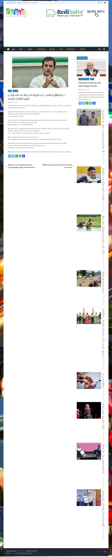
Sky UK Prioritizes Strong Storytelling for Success (103, 459)
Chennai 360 (41, 49)
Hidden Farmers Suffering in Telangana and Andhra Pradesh (31, 3)
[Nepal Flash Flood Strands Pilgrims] (89, 288)
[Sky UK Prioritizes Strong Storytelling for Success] (89, 465)
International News (84, 79)
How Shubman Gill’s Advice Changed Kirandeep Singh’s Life (103, 131)
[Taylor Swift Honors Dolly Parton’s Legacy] (89, 422)
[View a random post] (104, 49)
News (21, 49)
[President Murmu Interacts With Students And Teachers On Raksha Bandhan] (89, 339)
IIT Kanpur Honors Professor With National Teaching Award (103, 508)
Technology (70, 49)
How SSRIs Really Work (103, 380)
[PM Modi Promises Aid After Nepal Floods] (91, 68)
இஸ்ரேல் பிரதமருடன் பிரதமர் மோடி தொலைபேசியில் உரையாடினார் (57, 166)
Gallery (52, 49)
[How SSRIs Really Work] (89, 386)
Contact (82, 49)
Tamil (10, 90)
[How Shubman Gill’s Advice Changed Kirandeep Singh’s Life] (89, 137)
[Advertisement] (56, 33)
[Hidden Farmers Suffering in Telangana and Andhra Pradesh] (89, 242)
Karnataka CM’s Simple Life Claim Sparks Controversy (103, 183)
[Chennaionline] (8, 49)
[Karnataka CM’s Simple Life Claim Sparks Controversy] (89, 190)
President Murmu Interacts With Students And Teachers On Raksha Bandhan (103, 333)
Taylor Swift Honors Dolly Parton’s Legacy (103, 416)
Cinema (29, 49)
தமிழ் (13, 49)
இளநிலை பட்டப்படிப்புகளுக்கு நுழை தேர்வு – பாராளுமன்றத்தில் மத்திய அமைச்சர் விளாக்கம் (21, 166)
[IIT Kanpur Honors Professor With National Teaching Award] (89, 514)
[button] (15, 49)
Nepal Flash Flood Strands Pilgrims (103, 282)
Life (60, 49)
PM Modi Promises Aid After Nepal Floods (89, 84)
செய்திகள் (15, 90)
